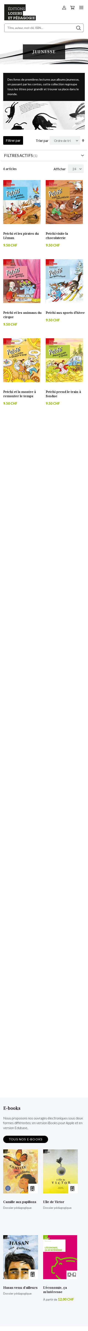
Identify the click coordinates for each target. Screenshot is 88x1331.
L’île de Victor (53, 1202)
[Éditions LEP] (20, 19)
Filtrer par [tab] (13, 140)
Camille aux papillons (19, 1202)
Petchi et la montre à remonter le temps (19, 394)
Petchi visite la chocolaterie (57, 236)
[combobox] (44, 28)
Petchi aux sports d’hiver (65, 313)
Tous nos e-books (26, 1139)
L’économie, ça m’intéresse (55, 1290)
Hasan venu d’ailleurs (20, 1288)
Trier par (42, 140)
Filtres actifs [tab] (18, 155)
